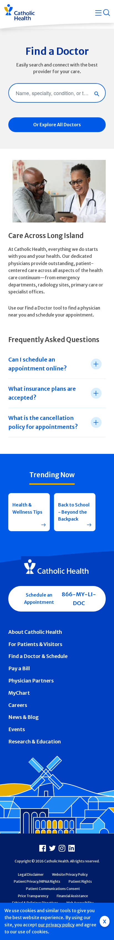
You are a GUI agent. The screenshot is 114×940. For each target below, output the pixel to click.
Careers (17, 705)
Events (16, 729)
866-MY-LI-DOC (79, 599)
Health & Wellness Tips (27, 508)
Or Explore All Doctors (57, 124)
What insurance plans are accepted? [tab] (42, 393)
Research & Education (34, 741)
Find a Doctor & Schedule (38, 656)
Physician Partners (31, 680)
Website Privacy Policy (70, 874)
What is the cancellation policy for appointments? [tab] (43, 422)
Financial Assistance (72, 896)
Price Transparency (33, 896)
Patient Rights (80, 881)
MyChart (19, 693)
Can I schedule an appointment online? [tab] (37, 364)
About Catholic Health (35, 632)
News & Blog (23, 717)
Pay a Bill (19, 668)
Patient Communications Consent (53, 889)
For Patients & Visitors (35, 644)
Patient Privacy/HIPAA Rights (37, 881)
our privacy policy (56, 924)
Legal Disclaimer (31, 874)
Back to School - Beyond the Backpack (74, 512)
